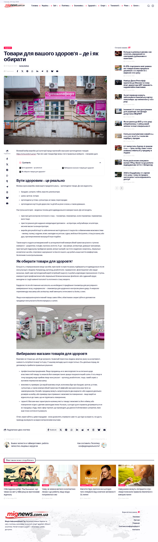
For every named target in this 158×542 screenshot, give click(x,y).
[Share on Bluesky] (52, 71)
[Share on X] (22, 71)
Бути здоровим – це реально (32, 168)
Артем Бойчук (24, 66)
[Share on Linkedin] (37, 71)
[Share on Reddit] (82, 430)
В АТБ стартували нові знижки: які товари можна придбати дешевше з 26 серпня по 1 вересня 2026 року (138, 69)
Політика (29, 483)
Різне (89, 485)
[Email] (57, 71)
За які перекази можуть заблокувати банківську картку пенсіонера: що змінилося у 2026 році (138, 98)
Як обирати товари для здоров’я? (33, 172)
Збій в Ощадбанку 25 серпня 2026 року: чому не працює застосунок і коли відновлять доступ (137, 176)
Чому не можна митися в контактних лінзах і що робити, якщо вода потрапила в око (58, 492)
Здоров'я (8, 48)
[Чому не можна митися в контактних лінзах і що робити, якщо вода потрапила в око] (60, 475)
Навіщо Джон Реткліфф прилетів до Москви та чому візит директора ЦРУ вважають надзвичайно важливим (138, 84)
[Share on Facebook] (17, 71)
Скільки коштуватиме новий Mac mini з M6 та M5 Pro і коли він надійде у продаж (138, 136)
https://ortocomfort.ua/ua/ (26, 154)
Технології (8, 485)
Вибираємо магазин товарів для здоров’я (79, 168)
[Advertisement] (79, 26)
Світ (35, 483)
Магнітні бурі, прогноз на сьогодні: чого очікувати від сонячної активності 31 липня (98, 492)
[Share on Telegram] (42, 71)
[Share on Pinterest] (27, 71)
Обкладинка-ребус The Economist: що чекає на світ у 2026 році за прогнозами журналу (22, 492)
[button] (148, 5)
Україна (15, 485)
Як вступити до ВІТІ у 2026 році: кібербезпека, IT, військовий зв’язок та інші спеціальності (138, 123)
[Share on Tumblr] (7, 181)
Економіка (14, 483)
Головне (7, 483)
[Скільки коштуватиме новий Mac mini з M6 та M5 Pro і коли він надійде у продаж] (118, 135)
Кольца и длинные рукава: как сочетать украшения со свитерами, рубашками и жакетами (138, 55)
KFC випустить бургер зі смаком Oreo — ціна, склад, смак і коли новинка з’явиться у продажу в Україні (138, 149)
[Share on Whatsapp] (32, 71)
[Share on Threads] (47, 71)
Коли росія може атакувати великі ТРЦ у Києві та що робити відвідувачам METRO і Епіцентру (138, 162)
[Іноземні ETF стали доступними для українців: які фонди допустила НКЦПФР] (118, 111)
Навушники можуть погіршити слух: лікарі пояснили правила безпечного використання (135, 492)
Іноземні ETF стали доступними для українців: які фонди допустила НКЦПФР (138, 111)
